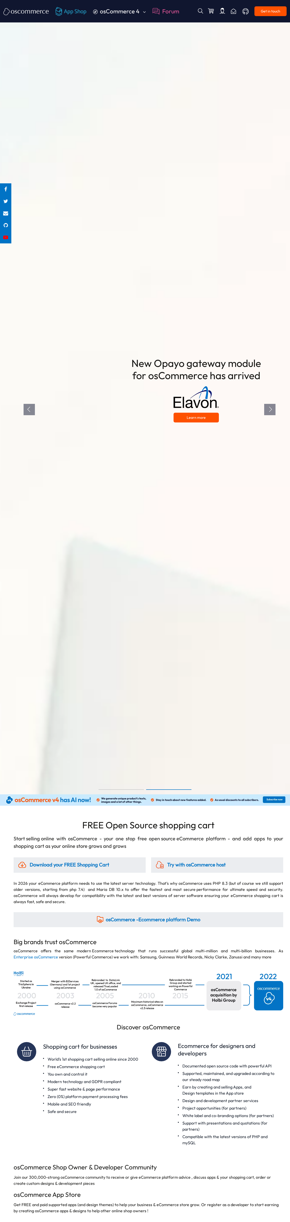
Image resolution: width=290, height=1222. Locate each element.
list (5, 213)
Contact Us (233, 11)
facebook (5, 189)
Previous (29, 409)
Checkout (211, 11)
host (196, 864)
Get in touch (270, 11)
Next (270, 409)
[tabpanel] (145, 397)
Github (245, 11)
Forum (170, 11)
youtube (5, 237)
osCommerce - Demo (153, 919)
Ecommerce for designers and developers (215, 1094)
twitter (5, 201)
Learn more (197, 413)
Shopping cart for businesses (81, 1094)
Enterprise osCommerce (36, 957)
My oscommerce (222, 11)
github (5, 225)
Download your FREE (69, 864)
